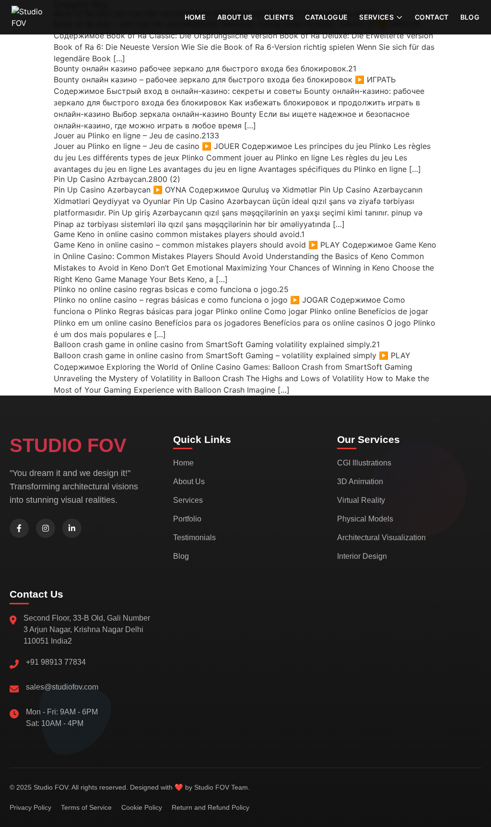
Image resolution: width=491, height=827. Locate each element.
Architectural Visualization (381, 537)
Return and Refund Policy (210, 807)
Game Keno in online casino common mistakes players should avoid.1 (179, 234)
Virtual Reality (361, 500)
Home (195, 17)
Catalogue (326, 17)
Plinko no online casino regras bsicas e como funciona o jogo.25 (171, 289)
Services (188, 500)
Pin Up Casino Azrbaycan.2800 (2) (117, 179)
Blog (469, 17)
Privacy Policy (30, 807)
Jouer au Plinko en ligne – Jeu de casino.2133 (136, 135)
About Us (189, 481)
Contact (431, 17)
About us (235, 17)
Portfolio (187, 519)
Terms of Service (86, 807)
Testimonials (194, 537)
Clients (278, 17)
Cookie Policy (141, 807)
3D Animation (360, 481)
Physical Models (365, 519)
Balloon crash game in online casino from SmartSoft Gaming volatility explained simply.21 (217, 344)
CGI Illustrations (364, 463)
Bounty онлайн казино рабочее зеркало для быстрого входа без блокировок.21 (205, 68)
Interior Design (362, 556)
